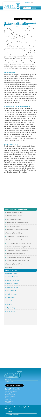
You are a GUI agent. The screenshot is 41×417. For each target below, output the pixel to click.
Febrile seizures (9, 397)
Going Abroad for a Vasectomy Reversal (18, 257)
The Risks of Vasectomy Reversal (16, 240)
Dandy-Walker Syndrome (9, 401)
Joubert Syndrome (10, 396)
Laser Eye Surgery (11, 284)
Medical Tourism (11, 301)
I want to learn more (13, 414)
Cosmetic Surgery (11, 273)
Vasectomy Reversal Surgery (15, 233)
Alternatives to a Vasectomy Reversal (17, 229)
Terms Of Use (9, 381)
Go (34, 7)
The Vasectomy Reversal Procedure (17, 250)
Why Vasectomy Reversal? (14, 219)
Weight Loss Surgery (12, 280)
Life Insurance (10, 297)
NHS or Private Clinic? (13, 226)
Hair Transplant (11, 290)
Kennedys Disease (10, 393)
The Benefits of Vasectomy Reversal (17, 236)
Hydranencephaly (10, 394)
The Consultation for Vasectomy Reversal (18, 243)
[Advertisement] (21, 13)
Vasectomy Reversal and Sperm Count (17, 260)
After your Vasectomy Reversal (15, 254)
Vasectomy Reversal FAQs (14, 264)
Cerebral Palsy (9, 404)
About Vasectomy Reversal (14, 216)
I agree (10, 411)
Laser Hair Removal (12, 287)
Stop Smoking (10, 308)
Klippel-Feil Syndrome (11, 391)
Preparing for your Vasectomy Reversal (18, 247)
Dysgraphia (8, 399)
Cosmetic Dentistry (12, 277)
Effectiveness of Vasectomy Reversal (17, 223)
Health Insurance (11, 294)
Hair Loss (9, 304)
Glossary (9, 267)
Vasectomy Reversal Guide (14, 212)
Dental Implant (10, 311)
